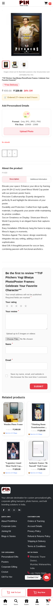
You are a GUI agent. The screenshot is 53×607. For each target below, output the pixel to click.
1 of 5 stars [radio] (7, 306)
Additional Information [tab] (38, 179)
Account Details (35, 526)
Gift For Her (6, 577)
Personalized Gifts (9, 557)
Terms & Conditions (37, 546)
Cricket (4, 572)
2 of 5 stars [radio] (12, 306)
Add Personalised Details (15, 106)
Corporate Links (8, 526)
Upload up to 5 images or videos (20, 333)
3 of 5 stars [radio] (17, 306)
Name (9, 344)
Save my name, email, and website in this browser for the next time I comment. (29, 375)
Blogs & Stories (8, 536)
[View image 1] (6, 65)
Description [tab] (14, 179)
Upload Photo (26, 131)
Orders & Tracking (36, 521)
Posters (5, 562)
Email (9, 360)
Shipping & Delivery (37, 541)
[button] (47, 577)
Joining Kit (6, 531)
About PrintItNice (9, 521)
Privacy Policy (34, 531)
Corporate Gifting (9, 567)
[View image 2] (15, 65)
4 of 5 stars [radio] (21, 306)
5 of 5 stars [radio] (26, 306)
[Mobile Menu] (2, 3)
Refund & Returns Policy (39, 536)
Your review (12, 311)
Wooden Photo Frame (13, 424)
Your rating (11, 302)
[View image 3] (24, 65)
